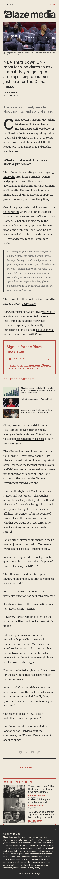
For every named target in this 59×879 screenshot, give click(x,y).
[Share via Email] (32, 752)
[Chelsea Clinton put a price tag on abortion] (14, 804)
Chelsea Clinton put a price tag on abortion (39, 801)
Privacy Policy (35, 365)
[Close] (55, 829)
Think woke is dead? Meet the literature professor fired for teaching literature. (41, 789)
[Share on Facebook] (20, 752)
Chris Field (10, 93)
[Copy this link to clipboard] (38, 752)
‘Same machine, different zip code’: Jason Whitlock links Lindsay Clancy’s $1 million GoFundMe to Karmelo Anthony (41, 815)
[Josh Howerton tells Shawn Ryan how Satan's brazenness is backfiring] (11, 413)
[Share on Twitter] (26, 752)
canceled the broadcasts (30, 438)
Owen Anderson (36, 806)
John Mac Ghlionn (36, 795)
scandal (37, 142)
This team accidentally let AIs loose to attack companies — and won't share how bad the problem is (38, 390)
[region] (29, 852)
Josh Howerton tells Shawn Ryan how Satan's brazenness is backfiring (36, 411)
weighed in (48, 311)
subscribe (9, 5)
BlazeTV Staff (35, 821)
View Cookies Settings (29, 874)
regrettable (29, 303)
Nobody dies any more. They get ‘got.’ (36, 399)
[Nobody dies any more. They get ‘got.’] (11, 402)
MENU (52, 5)
